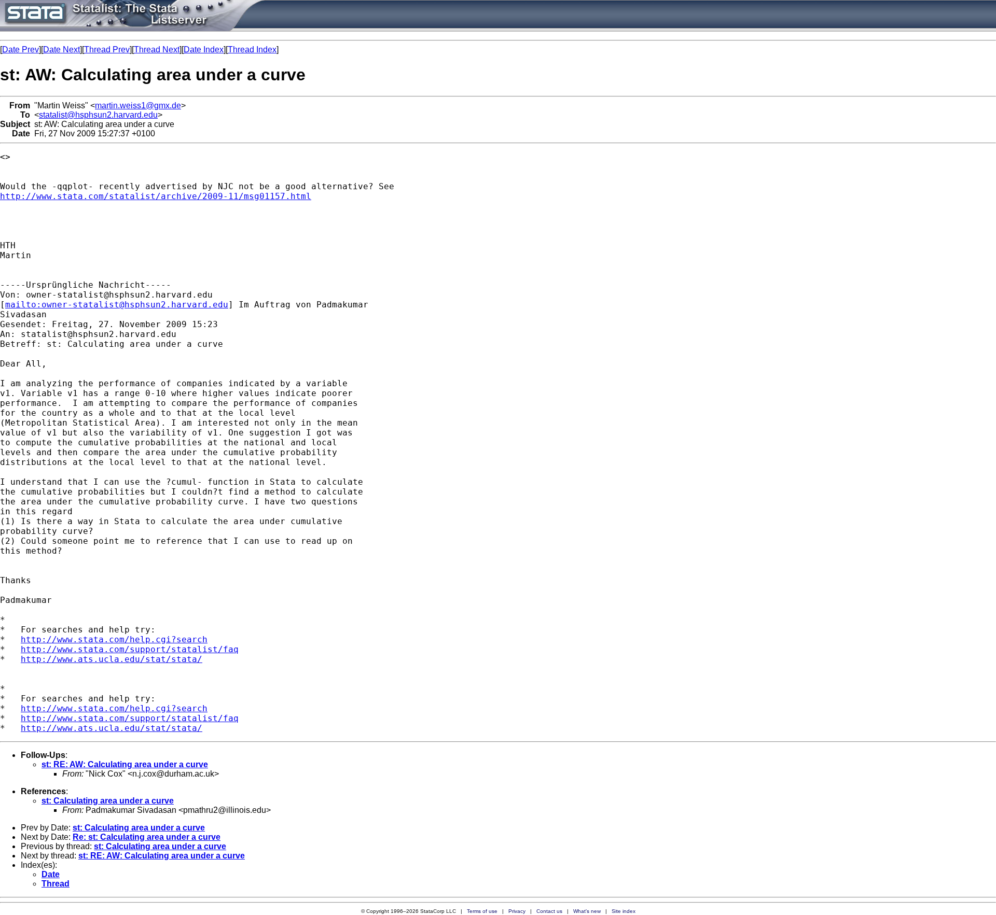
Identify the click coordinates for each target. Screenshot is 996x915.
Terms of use (482, 911)
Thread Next (156, 49)
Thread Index (252, 49)
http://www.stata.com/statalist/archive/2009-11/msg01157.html (155, 196)
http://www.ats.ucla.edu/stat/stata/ (111, 659)
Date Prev (20, 49)
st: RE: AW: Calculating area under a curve (125, 764)
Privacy (516, 911)
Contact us (549, 911)
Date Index (204, 49)
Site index (623, 911)
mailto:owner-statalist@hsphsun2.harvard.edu (116, 304)
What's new (587, 911)
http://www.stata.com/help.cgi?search (114, 639)
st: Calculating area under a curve (108, 800)
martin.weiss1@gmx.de (138, 105)
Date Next (61, 49)
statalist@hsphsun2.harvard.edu (98, 114)
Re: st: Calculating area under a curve (146, 837)
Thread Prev (107, 49)
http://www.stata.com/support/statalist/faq (130, 649)
